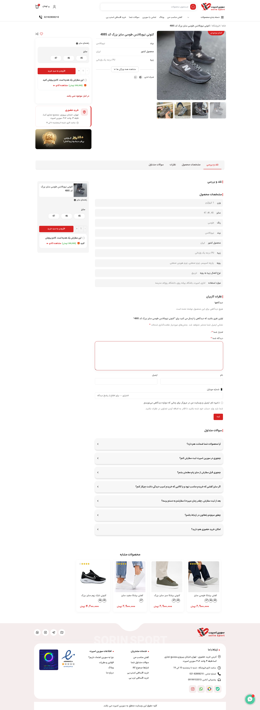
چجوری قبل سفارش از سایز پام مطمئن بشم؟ (199, 472)
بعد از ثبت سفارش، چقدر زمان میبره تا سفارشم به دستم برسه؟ (191, 501)
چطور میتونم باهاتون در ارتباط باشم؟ (203, 515)
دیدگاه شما (217, 338)
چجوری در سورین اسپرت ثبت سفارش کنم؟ (200, 458)
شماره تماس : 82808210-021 (203, 674)
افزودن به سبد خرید (56, 71)
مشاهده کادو (60, 85)
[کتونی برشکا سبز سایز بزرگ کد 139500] (166, 576)
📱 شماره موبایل (215, 389)
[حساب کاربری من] (54, 7)
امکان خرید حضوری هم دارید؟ (206, 529)
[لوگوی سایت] (213, 7)
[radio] (81, 58)
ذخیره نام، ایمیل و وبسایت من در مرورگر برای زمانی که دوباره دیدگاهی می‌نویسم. (181, 403)
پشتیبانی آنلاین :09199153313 (202, 679)
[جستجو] (193, 7)
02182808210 (51, 17)
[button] (140, 77)
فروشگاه (216, 26)
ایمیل (154, 375)
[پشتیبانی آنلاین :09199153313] (219, 679)
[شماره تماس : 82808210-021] (219, 674)
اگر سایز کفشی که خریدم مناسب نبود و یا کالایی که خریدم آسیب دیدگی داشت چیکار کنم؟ (178, 487)
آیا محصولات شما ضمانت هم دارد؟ (204, 444)
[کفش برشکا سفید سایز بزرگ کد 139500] (130, 576)
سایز (85, 51)
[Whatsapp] (201, 689)
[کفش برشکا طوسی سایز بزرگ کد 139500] (203, 576)
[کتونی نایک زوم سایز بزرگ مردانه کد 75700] (93, 576)
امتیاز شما (217, 332)
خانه (224, 26)
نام (221, 375)
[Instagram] (193, 689)
